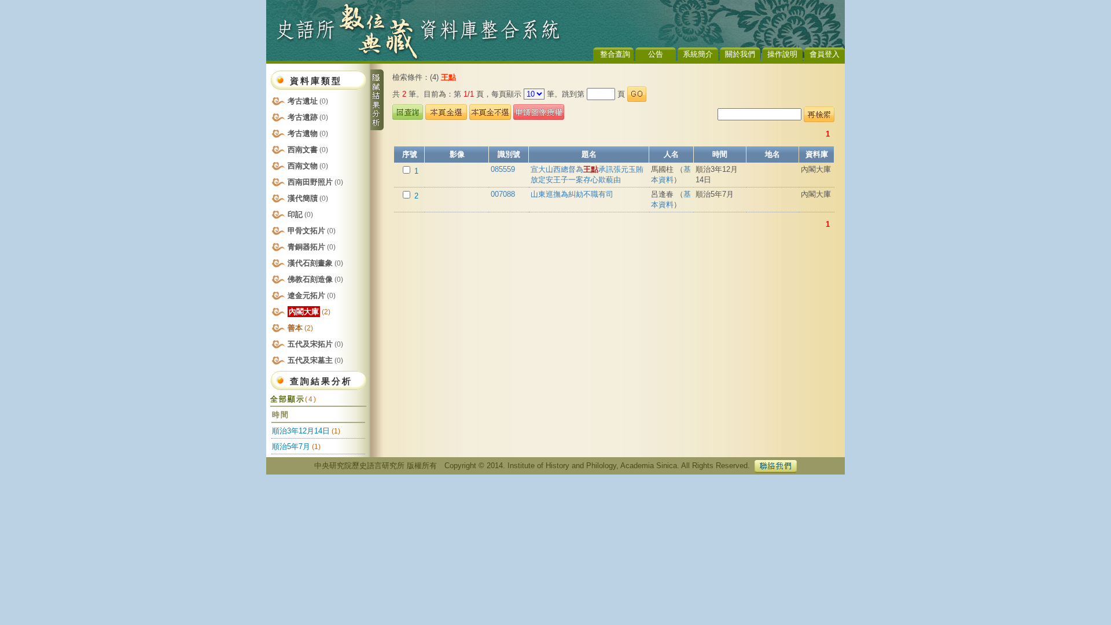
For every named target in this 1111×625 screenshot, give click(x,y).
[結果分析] (377, 99)
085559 (503, 169)
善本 (300, 327)
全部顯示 (293, 399)
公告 (655, 54)
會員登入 (825, 54)
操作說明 (782, 54)
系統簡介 (698, 54)
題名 (589, 154)
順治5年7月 (291, 446)
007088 (503, 194)
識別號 (509, 154)
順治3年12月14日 (301, 431)
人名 (671, 154)
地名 (772, 154)
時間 (719, 154)
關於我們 (740, 54)
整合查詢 (615, 54)
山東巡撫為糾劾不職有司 (572, 194)
